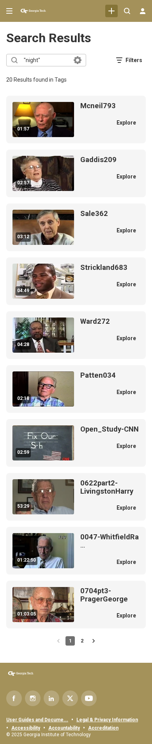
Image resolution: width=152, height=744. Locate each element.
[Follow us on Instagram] (33, 698)
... (109, 541)
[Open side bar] (9, 11)
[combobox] (45, 60)
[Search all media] (127, 11)
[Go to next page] (93, 641)
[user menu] (142, 11)
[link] (111, 11)
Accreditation (103, 728)
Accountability (64, 728)
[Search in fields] (77, 60)
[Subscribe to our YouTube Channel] (89, 698)
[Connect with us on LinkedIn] (51, 698)
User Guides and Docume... (37, 720)
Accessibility (25, 728)
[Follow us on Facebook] (14, 698)
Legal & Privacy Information (107, 720)
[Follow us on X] (70, 698)
